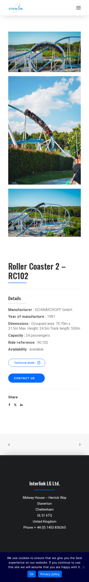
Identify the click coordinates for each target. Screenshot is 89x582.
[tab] (44, 376)
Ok (32, 574)
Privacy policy (50, 574)
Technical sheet (24, 362)
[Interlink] (15, 7)
